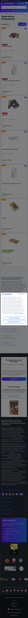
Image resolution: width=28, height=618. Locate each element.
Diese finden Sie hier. (19, 313)
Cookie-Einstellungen (14, 318)
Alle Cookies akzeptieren (14, 322)
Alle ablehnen (21, 293)
